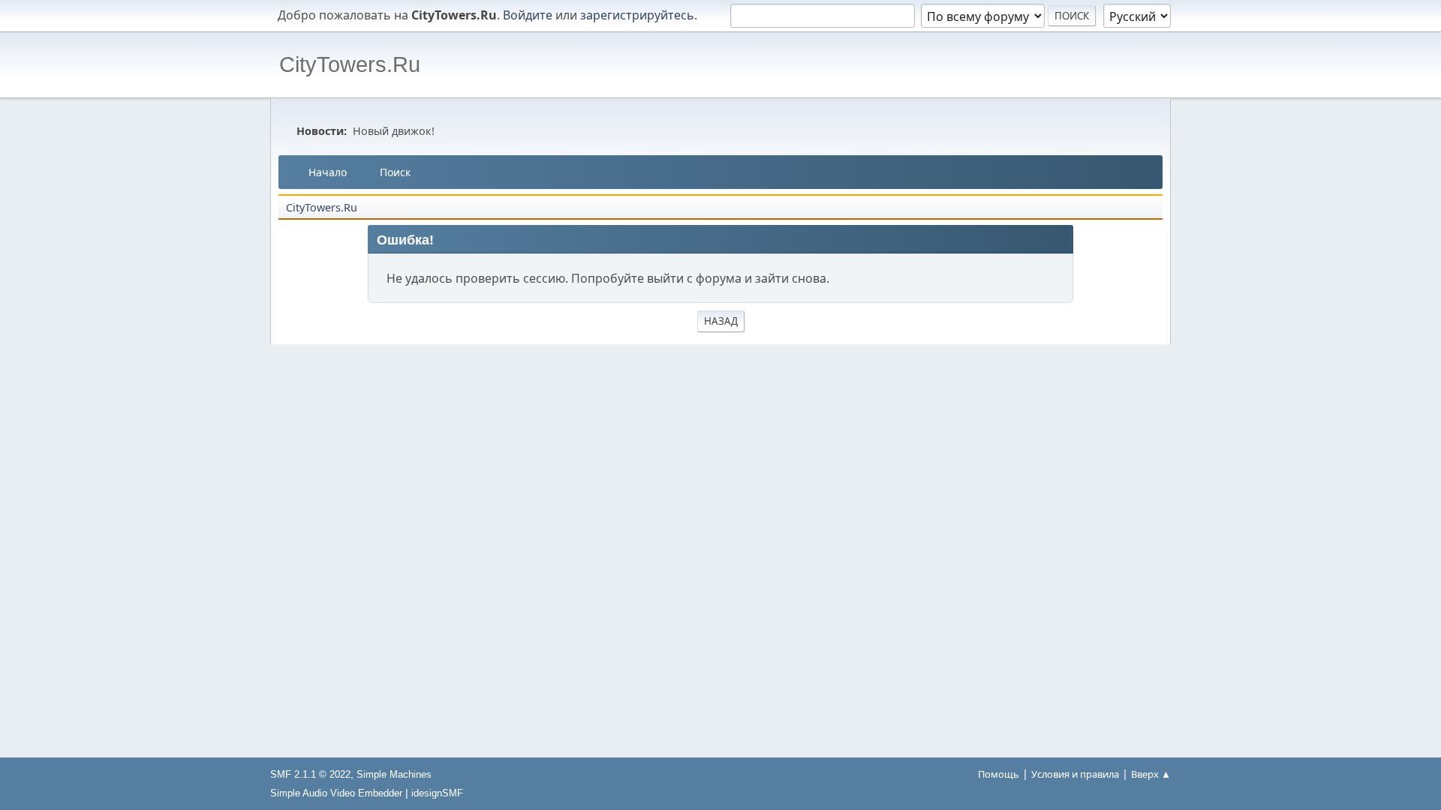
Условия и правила (1075, 774)
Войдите (527, 15)
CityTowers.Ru (349, 64)
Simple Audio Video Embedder (336, 793)
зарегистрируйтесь (637, 15)
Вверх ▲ (1151, 774)
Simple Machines (394, 774)
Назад (721, 321)
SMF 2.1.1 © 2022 (310, 774)
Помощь (998, 774)
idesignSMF (437, 793)
